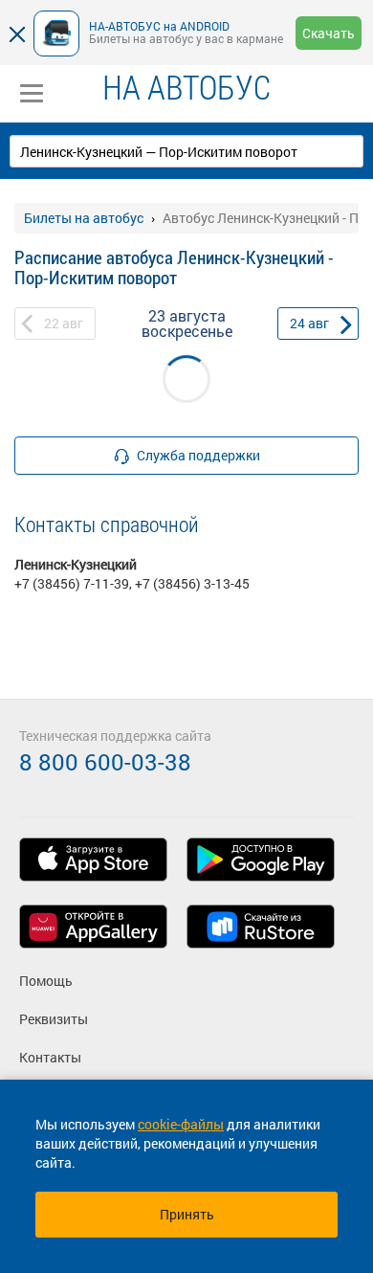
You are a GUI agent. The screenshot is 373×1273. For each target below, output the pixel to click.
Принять (187, 1214)
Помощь (46, 981)
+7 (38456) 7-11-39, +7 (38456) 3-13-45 (132, 583)
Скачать (328, 33)
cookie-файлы (181, 1124)
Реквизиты (53, 1019)
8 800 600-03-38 (105, 762)
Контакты (50, 1057)
